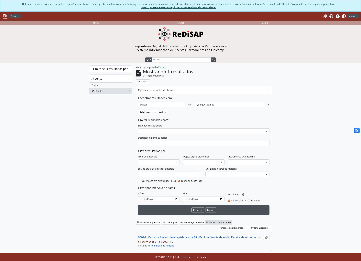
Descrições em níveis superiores (158, 180)
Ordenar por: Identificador (233, 227)
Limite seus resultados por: (110, 69)
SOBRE (264, 23)
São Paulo (110, 92)
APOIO (180, 23)
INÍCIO (96, 23)
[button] (325, 16)
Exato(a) (255, 200)
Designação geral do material (221, 168)
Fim (185, 193)
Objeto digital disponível (196, 156)
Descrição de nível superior (152, 137)
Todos (95, 85)
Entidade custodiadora (150, 125)
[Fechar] (357, 4)
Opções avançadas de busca (156, 90)
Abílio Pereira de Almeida (161, 245)
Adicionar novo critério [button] (152, 112)
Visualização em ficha (193, 222)
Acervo (14, 16)
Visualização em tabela (220, 222)
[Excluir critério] (268, 104)
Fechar (162, 67)
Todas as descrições (191, 180)
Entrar (352, 16)
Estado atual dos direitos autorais (156, 168)
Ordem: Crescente (260, 227)
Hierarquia (171, 222)
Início (141, 193)
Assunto (97, 78)
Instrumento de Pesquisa (241, 156)
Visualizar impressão (149, 222)
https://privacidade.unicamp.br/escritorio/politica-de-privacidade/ (178, 7)
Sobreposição (238, 200)
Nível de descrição (147, 156)
